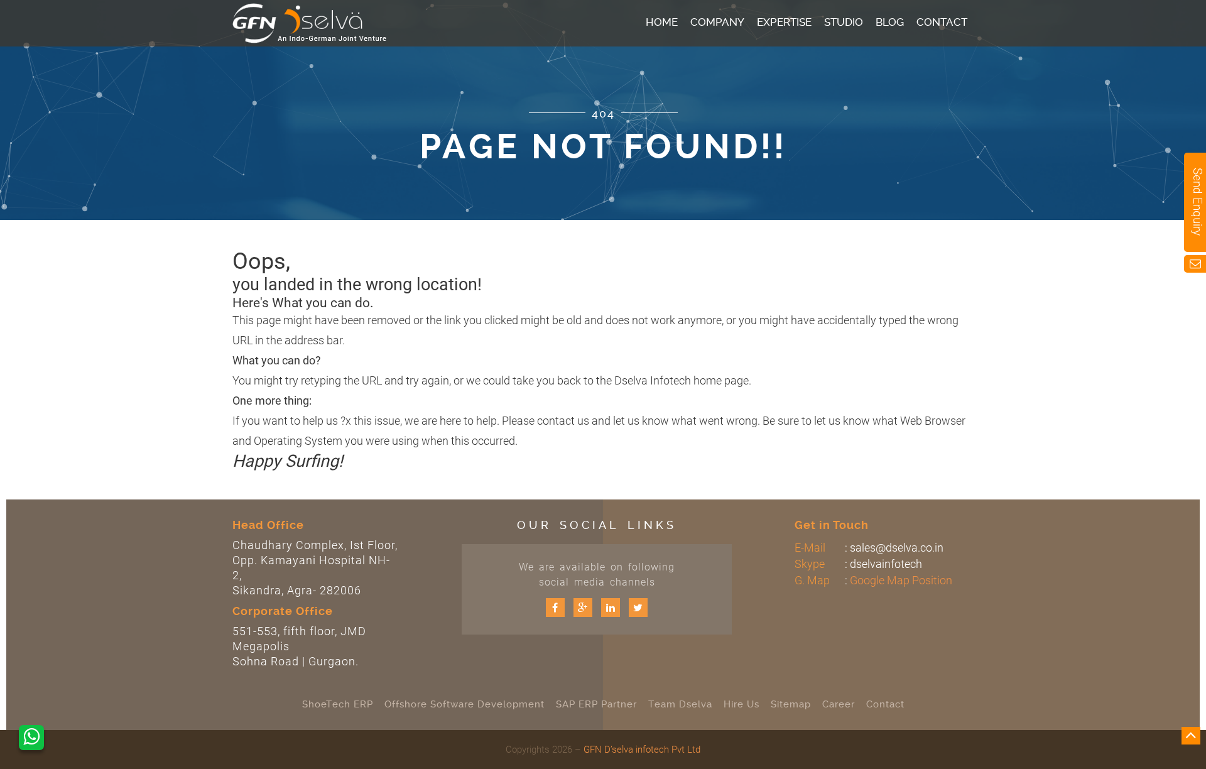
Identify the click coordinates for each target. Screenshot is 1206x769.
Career (838, 704)
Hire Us (741, 704)
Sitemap (791, 704)
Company (717, 22)
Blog (890, 22)
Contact (941, 22)
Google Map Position (901, 580)
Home (662, 22)
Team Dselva (680, 704)
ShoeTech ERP (337, 704)
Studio (843, 22)
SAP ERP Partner (596, 704)
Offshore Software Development (464, 704)
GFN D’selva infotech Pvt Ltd (642, 749)
